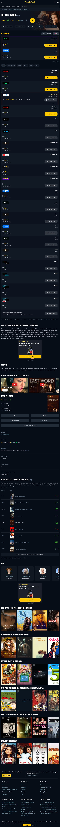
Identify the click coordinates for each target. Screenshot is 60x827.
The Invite (4, 794)
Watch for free (20, 26)
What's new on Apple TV (8, 809)
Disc (37, 65)
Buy (31, 65)
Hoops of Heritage (26, 807)
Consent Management (32, 775)
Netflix (42, 784)
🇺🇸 (55, 33)
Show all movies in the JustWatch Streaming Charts (30, 554)
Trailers (40, 26)
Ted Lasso (23, 787)
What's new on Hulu (7, 813)
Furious (23, 784)
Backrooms (5, 787)
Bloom (23, 809)
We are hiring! (6, 775)
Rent (25, 65)
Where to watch (7, 26)
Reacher (23, 792)
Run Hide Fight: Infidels (27, 802)
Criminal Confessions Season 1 (48, 809)
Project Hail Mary (6, 792)
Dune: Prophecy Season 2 (47, 802)
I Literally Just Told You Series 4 (48, 807)
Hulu (41, 794)
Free (19, 65)
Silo (22, 794)
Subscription (11, 65)
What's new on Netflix (8, 802)
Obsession (5, 784)
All (3, 65)
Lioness (23, 789)
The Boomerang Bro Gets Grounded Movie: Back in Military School (28, 813)
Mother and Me (25, 804)
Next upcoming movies (26, 799)
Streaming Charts (51, 26)
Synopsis (30, 26)
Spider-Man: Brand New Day (9, 789)
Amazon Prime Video (45, 787)
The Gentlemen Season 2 (46, 804)
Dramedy (27, 450)
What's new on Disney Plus (9, 811)
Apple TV (42, 789)
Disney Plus (43, 792)
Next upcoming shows (45, 799)
